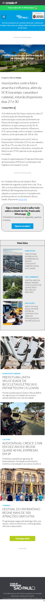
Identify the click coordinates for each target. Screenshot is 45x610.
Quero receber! (22, 226)
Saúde (22, 50)
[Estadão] (11, 2)
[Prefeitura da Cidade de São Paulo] (38, 16)
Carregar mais (22, 538)
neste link (22, 199)
